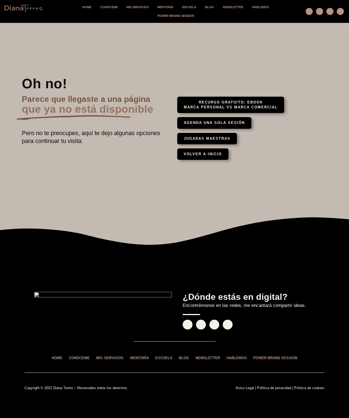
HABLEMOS (260, 7)
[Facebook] (319, 11)
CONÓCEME (109, 7)
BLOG (209, 7)
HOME (86, 7)
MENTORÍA (165, 7)
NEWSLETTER (233, 7)
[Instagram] (309, 11)
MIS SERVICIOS (138, 7)
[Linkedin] (340, 11)
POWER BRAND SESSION (175, 15)
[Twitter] (329, 11)
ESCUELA (189, 7)
